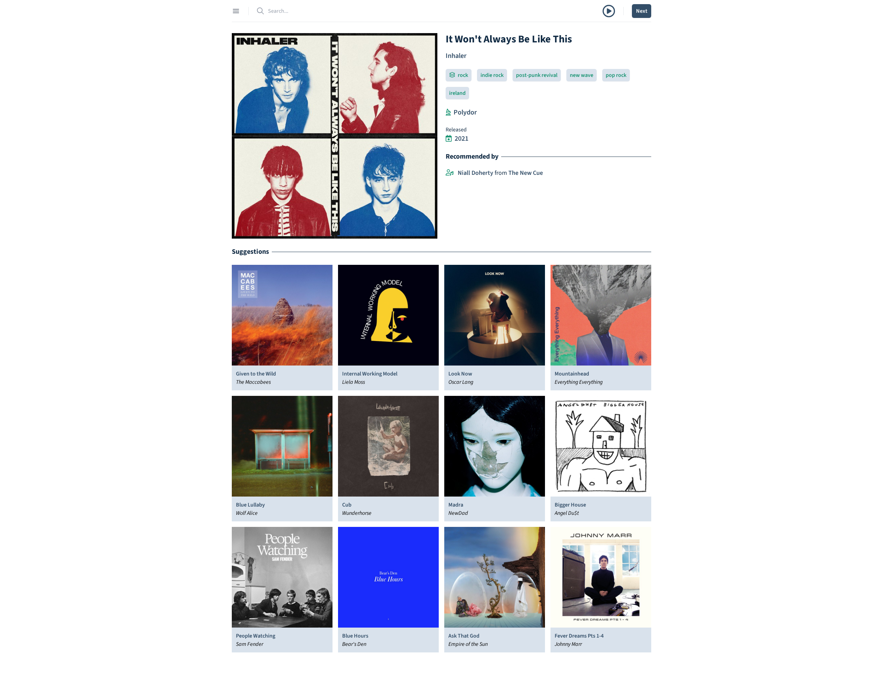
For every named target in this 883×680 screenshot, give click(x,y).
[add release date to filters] (449, 138)
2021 (461, 138)
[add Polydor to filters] (448, 112)
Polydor (465, 112)
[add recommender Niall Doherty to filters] (450, 173)
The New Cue (525, 173)
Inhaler (456, 56)
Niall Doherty (475, 173)
